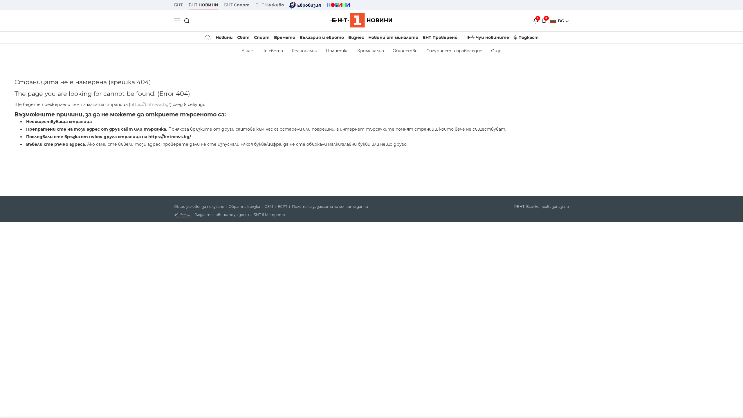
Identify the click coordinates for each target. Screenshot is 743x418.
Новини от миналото (393, 37)
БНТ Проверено (440, 37)
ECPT (282, 207)
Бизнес (356, 37)
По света (272, 50)
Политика (337, 50)
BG (561, 21)
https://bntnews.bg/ (150, 104)
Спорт (262, 37)
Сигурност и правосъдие (454, 50)
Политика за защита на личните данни (330, 207)
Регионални (304, 50)
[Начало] (208, 37)
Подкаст (528, 37)
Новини (224, 37)
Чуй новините (492, 37)
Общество (405, 50)
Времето (284, 37)
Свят (243, 37)
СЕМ (269, 207)
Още (496, 50)
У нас (247, 50)
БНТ (178, 5)
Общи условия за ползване (199, 207)
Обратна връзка (244, 207)
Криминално (370, 50)
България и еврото (322, 37)
